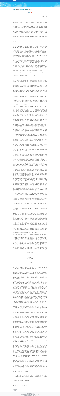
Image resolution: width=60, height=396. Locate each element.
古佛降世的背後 (29, 9)
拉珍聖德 (22, 9)
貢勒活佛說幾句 (15, 389)
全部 (14, 9)
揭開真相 (25, 9)
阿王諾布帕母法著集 (18, 9)
